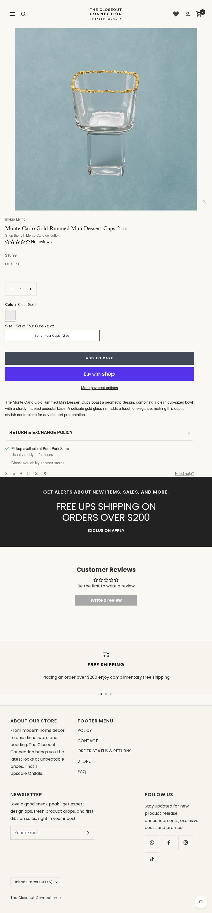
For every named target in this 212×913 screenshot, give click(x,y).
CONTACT (88, 741)
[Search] (23, 14)
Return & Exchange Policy (99, 432)
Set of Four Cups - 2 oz (52, 335)
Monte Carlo (35, 235)
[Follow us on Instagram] (185, 842)
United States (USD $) (33, 881)
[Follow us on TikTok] (152, 859)
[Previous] (192, 202)
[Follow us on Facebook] (169, 842)
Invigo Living (15, 219)
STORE (84, 761)
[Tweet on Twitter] (36, 473)
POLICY (85, 730)
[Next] (204, 202)
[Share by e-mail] (45, 473)
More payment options (99, 387)
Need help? (184, 473)
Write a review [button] (106, 600)
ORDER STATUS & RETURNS (104, 751)
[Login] (187, 14)
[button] (18, 241)
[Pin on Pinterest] (28, 473)
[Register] (87, 833)
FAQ (82, 772)
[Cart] (199, 14)
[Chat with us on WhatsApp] (152, 842)
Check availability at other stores (37, 462)
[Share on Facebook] (21, 473)
